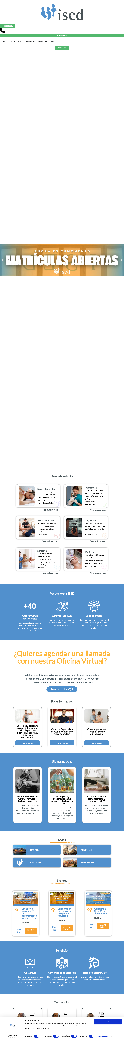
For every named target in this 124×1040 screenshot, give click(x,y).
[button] (2, 260)
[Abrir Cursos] (7, 41)
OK (108, 1021)
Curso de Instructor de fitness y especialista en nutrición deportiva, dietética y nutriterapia (96, 731)
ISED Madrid (86, 850)
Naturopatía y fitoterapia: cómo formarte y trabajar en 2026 (62, 800)
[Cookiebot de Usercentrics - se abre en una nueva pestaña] (12, 1036)
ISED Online (35, 862)
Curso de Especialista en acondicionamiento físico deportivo (27, 731)
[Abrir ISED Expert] (20, 41)
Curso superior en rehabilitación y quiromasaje (62, 731)
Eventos (62, 880)
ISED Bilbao (35, 850)
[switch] (56, 1036)
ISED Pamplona (87, 862)
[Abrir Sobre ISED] (47, 41)
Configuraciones (103, 1036)
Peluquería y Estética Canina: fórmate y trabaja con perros (27, 798)
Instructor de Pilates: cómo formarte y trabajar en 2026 (96, 798)
